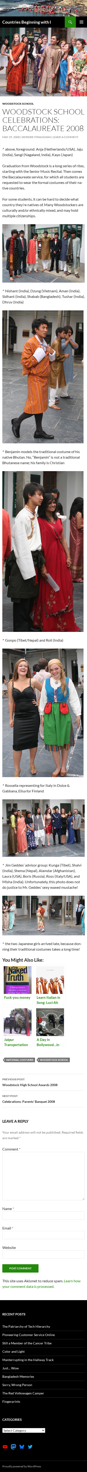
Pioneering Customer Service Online (28, 1335)
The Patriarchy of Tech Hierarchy (26, 1326)
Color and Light (13, 1351)
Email (7, 1228)
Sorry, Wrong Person (17, 1385)
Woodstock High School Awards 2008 (30, 1082)
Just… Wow (10, 1368)
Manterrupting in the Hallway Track (28, 1360)
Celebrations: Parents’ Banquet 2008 (28, 1098)
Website (9, 1247)
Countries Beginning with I (26, 22)
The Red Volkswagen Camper (23, 1393)
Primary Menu (81, 22)
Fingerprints (11, 1401)
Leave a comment (65, 137)
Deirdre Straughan (36, 137)
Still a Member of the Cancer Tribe (27, 1343)
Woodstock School (18, 103)
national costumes (19, 1059)
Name (8, 1208)
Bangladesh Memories (18, 1376)
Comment (11, 1149)
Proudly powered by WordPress (21, 1466)
